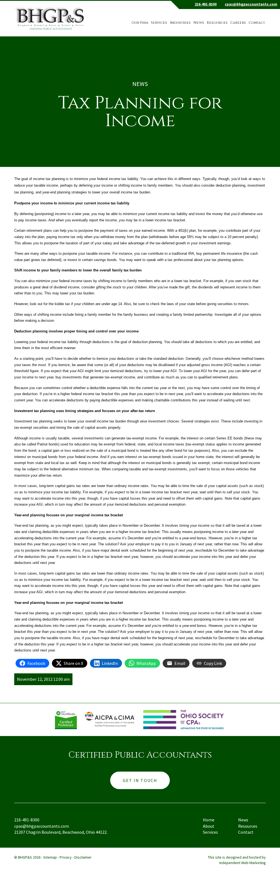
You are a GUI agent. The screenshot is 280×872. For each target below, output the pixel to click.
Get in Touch (140, 780)
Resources (217, 23)
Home (208, 819)
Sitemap (50, 857)
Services (159, 23)
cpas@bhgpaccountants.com (251, 4)
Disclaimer (83, 857)
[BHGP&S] (50, 15)
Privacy (66, 857)
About (208, 826)
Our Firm (140, 23)
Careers (238, 23)
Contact (257, 23)
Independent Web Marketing (242, 862)
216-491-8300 (206, 4)
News (198, 23)
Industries (180, 23)
